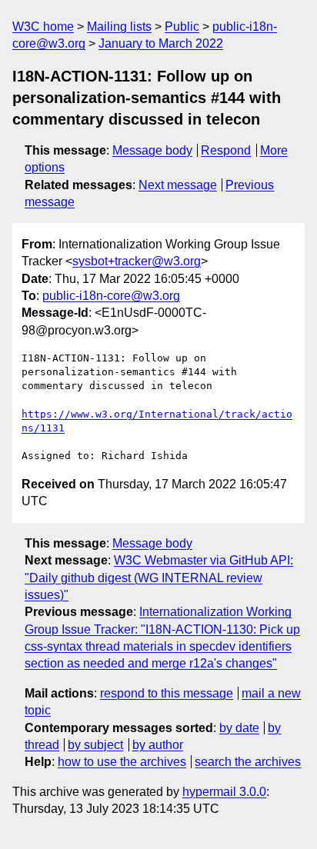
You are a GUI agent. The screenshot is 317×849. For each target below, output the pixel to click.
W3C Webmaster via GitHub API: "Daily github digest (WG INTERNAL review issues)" (159, 577)
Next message (177, 184)
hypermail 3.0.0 (224, 791)
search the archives (248, 761)
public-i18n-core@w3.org (111, 295)
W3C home (43, 26)
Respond (226, 150)
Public (182, 26)
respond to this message (166, 693)
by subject (95, 744)
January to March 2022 (160, 43)
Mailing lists (119, 26)
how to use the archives (122, 761)
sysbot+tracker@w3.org (136, 261)
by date (239, 727)
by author (157, 744)
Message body (152, 150)
